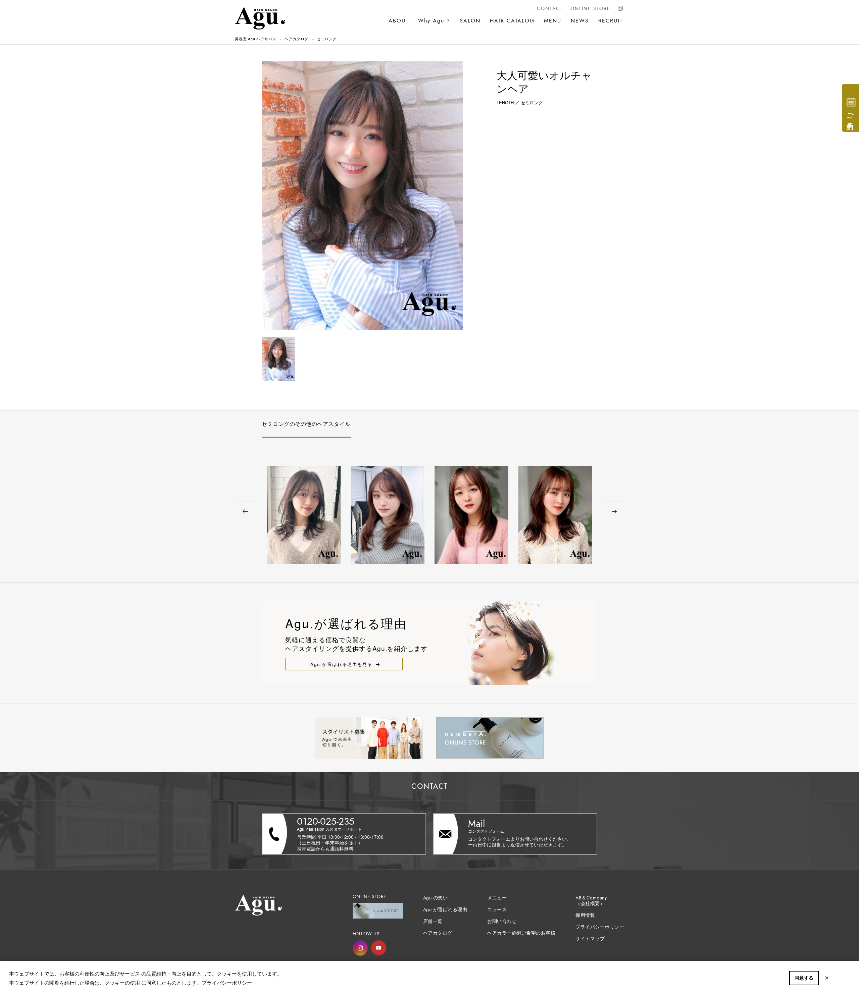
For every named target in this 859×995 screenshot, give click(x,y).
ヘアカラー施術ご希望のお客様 (521, 933)
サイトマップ (590, 939)
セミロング (327, 38)
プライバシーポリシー (227, 982)
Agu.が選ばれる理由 (445, 909)
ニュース (497, 909)
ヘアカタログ (296, 38)
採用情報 (585, 915)
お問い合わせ (501, 921)
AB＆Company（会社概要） (591, 901)
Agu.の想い (435, 898)
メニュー (497, 898)
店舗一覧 (433, 921)
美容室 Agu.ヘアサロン (255, 38)
